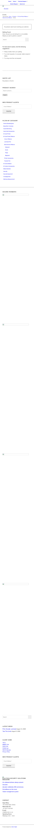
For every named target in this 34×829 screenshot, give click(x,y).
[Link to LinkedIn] (30, 826)
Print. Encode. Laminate (9, 729)
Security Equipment (8, 174)
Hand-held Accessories (8, 131)
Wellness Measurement (9, 179)
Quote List (22, 4)
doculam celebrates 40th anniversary (13, 787)
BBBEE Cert (6, 744)
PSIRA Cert (6, 748)
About (14, 1)
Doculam (5, 784)
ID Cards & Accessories (9, 166)
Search (5, 95)
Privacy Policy (6, 752)
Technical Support (22, 1)
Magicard (7, 155)
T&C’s (4, 742)
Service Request (14, 4)
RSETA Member (7, 750)
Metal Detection (7, 168)
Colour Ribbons (8, 139)
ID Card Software (7, 163)
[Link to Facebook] (27, 826)
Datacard (7, 147)
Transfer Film (7, 161)
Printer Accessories (8, 158)
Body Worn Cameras (8, 126)
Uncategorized (6, 176)
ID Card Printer (6, 134)
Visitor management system (11, 791)
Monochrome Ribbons (9, 144)
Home (9, 1)
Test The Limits (7, 731)
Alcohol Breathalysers (8, 123)
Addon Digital (14, 826)
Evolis (6, 150)
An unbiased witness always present (13, 782)
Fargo (6, 152)
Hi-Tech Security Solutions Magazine (14, 779)
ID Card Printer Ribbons (9, 136)
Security (5, 171)
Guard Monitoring (7, 128)
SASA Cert (5, 746)
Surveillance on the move (10, 789)
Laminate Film (7, 141)
